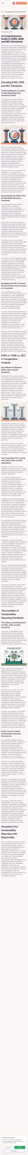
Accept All (19, 1147)
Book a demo (13, 872)
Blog (2, 11)
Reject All (8, 1147)
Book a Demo (20, 3)
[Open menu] (2, 3)
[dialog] (14, 1144)
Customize (14, 1151)
